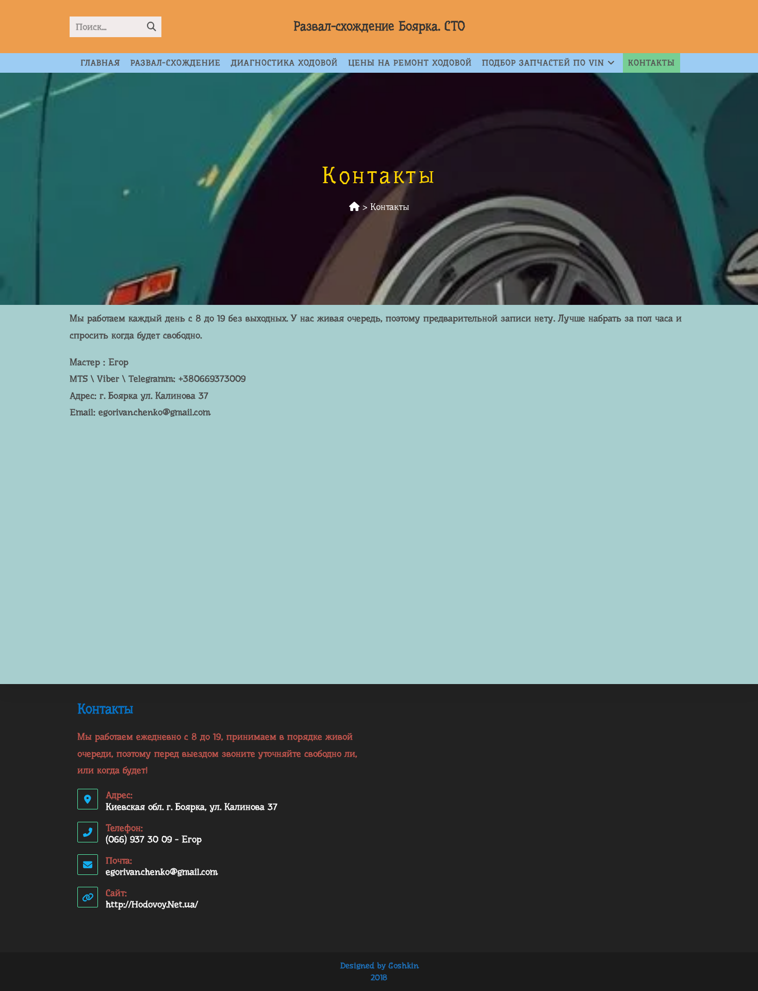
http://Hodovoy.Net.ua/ (152, 904)
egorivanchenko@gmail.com (162, 872)
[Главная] (354, 207)
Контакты (389, 207)
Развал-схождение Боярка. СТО (379, 26)
